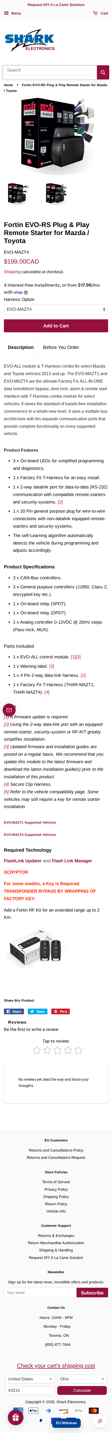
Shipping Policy (56, 1197)
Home (8, 85)
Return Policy (56, 1204)
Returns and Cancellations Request (56, 1157)
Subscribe (92, 1293)
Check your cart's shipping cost (56, 1365)
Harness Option (19, 299)
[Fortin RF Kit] (35, 970)
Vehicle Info (56, 1211)
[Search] (103, 72)
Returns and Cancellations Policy (56, 1150)
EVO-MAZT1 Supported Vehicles (30, 822)
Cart (104, 13)
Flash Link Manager (72, 860)
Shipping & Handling (56, 1250)
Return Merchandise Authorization (56, 1243)
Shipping (12, 272)
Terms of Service (56, 1182)
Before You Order (61, 347)
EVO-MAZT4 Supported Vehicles (30, 835)
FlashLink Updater (23, 860)
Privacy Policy (56, 1189)
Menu (15, 13)
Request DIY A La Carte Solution (56, 1258)
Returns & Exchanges (56, 1236)
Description (21, 347)
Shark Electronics (71, 1402)
